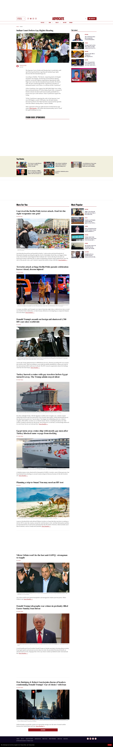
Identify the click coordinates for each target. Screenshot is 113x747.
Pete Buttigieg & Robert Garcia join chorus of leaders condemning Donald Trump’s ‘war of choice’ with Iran (41, 683)
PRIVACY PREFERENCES (52, 738)
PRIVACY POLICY (44, 738)
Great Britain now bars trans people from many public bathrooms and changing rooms (89, 165)
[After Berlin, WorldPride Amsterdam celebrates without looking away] (49, 164)
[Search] (86, 18)
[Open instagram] (36, 19)
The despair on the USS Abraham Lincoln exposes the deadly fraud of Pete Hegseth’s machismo (90, 248)
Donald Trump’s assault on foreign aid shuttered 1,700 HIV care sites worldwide (41, 320)
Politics (42, 22)
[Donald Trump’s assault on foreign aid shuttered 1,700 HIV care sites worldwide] (42, 341)
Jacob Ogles (19, 324)
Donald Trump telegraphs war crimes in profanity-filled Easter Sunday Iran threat (42, 607)
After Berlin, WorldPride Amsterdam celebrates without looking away (61, 165)
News (50, 22)
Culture (86, 60)
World (21, 26)
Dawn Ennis (19, 485)
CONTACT (17, 738)
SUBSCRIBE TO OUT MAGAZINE (19, 19)
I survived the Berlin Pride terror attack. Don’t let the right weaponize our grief (41, 212)
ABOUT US (22, 738)
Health (57, 22)
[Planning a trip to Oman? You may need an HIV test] (42, 502)
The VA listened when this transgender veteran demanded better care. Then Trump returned (90, 39)
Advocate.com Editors (23, 65)
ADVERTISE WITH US (38, 738)
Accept (109, 744)
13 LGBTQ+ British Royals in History (61, 172)
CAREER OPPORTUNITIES (29, 738)
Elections (87, 251)
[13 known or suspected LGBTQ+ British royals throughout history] (49, 172)
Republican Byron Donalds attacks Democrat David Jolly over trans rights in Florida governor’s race (90, 256)
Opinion (70, 22)
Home (17, 26)
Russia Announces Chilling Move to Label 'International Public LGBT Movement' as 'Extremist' (34, 173)
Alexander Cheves (19, 216)
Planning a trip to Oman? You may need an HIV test (39, 482)
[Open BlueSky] (31, 19)
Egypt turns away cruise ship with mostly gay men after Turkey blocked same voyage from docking (42, 432)
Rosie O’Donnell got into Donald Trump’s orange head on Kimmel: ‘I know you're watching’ (90, 231)
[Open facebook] (28, 19)
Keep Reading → (62, 260)
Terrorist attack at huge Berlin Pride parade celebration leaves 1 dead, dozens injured (42, 268)
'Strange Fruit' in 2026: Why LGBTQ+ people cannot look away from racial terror (90, 47)
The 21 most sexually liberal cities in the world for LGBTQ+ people (34, 165)
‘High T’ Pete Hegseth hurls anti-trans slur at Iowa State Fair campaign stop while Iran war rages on (90, 214)
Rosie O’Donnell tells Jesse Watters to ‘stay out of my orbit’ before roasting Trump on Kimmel (90, 65)
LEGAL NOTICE (65, 738)
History (64, 22)
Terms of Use (31, 744)
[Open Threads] (33, 19)
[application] (84, 75)
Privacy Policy (23, 744)
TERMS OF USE (59, 738)
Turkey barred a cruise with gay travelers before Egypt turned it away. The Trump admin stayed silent (42, 375)
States (86, 217)
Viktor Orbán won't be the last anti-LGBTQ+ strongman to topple (41, 556)
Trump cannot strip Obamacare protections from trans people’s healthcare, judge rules (90, 239)
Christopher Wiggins (20, 272)
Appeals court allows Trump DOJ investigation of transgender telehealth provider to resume (90, 56)
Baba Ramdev (33, 108)
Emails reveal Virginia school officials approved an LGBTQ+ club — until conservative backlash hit (90, 223)
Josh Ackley (19, 560)
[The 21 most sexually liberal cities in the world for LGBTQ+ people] (21, 164)
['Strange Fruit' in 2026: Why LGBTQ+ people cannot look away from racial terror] (77, 45)
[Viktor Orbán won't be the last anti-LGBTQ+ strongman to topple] (42, 577)
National (86, 34)
